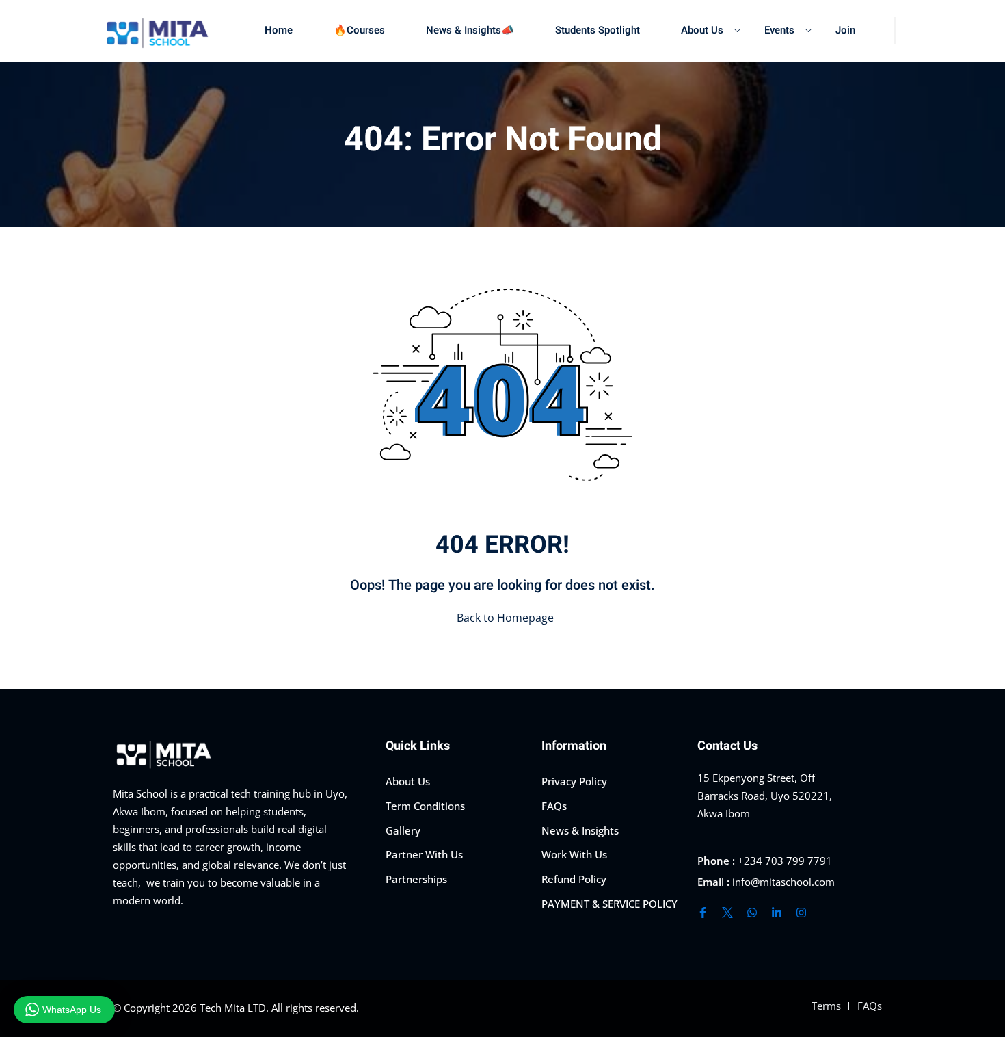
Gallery (403, 830)
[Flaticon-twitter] (727, 912)
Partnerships (416, 879)
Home (279, 30)
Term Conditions (425, 806)
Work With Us (574, 854)
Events (779, 30)
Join (845, 30)
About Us (702, 30)
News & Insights (580, 830)
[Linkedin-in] (776, 912)
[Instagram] (801, 912)
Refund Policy (573, 879)
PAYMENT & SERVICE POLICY (609, 903)
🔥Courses (359, 30)
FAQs (554, 806)
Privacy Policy (574, 781)
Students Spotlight (597, 30)
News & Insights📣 (470, 30)
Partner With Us (424, 854)
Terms (826, 1005)
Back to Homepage (505, 617)
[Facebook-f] (702, 912)
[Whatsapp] (752, 912)
